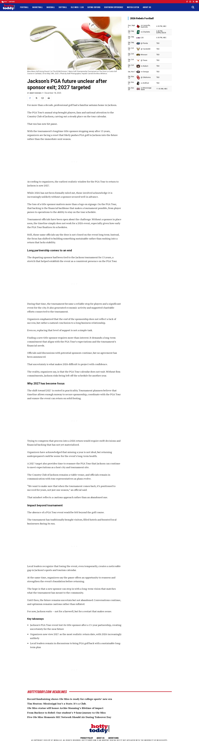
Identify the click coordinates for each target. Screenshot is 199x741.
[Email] (42, 98)
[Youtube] (197, 2)
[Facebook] (187, 2)
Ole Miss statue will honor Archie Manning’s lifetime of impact (65, 708)
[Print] (48, 98)
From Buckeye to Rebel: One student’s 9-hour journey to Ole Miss (66, 712)
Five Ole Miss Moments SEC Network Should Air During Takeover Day (69, 717)
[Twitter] (193, 2)
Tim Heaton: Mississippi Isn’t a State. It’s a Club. (56, 703)
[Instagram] (190, 2)
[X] (36, 98)
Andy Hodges (36, 93)
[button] (193, 7)
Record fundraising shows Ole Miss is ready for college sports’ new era (69, 699)
